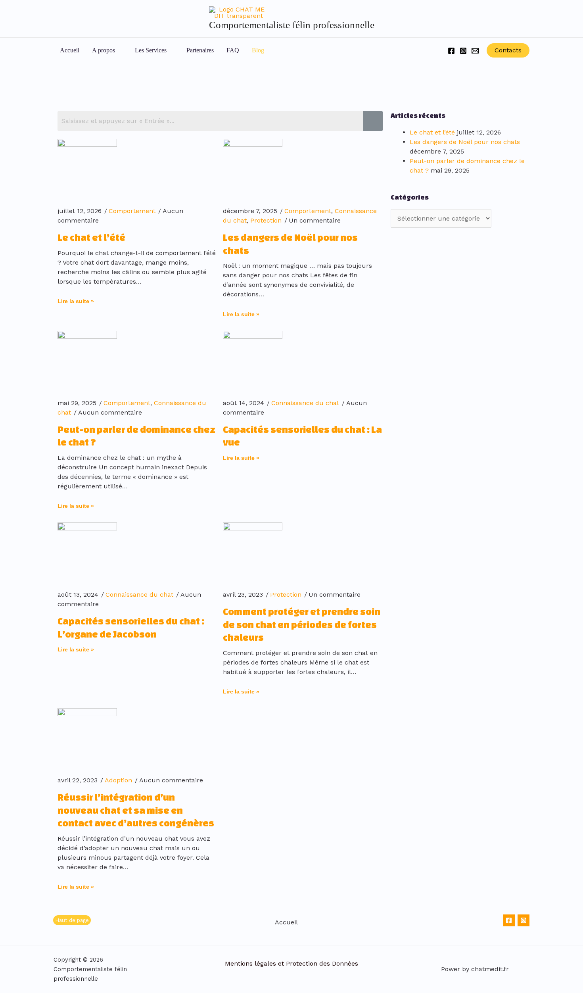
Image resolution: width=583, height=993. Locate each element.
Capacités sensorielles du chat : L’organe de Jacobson (131, 628)
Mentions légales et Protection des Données (291, 963)
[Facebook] (451, 50)
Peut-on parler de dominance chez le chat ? (136, 436)
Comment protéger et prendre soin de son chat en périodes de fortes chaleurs (301, 624)
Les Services (151, 50)
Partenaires (200, 50)
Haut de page (72, 920)
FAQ (232, 50)
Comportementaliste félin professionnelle (291, 24)
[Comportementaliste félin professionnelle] (238, 12)
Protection (266, 220)
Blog (258, 50)
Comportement (132, 211)
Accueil (69, 50)
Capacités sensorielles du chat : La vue (302, 436)
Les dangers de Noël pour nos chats (290, 244)
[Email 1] (475, 50)
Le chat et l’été (91, 237)
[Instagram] (463, 50)
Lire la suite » (76, 301)
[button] (281, 50)
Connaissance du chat (305, 403)
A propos (103, 50)
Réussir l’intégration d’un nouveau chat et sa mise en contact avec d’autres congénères (136, 810)
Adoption (118, 780)
